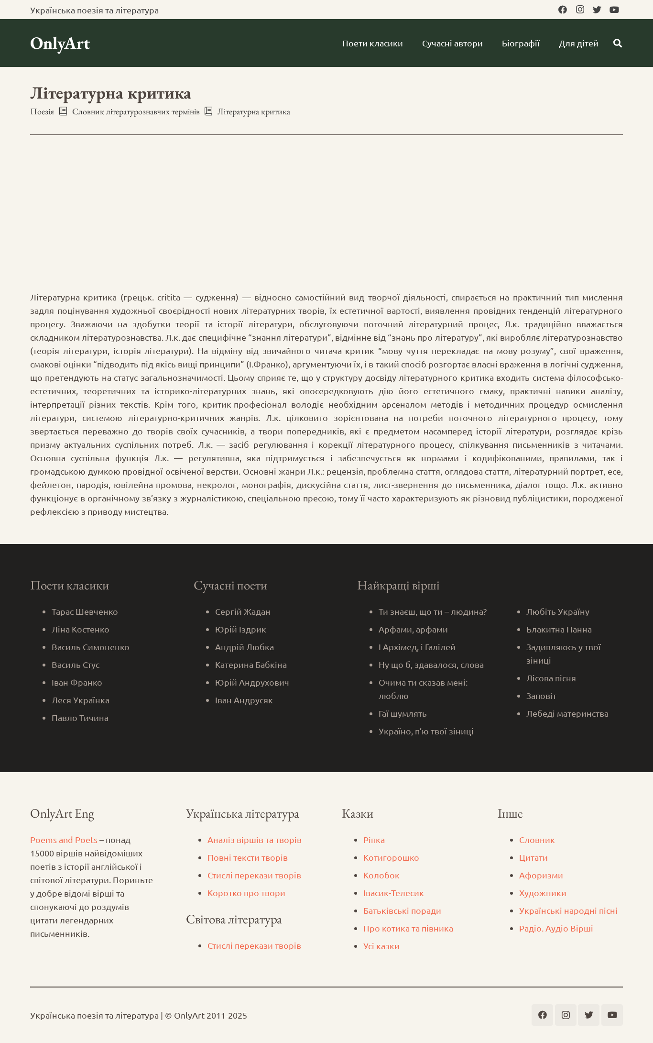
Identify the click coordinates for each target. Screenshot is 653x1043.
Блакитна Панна (559, 629)
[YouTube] (614, 9)
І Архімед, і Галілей (417, 647)
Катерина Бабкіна (251, 664)
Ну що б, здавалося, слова (431, 664)
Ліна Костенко (80, 629)
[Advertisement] (326, 219)
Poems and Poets (64, 839)
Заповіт (541, 695)
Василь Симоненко (91, 647)
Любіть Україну (557, 611)
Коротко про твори (246, 893)
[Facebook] (562, 9)
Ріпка (374, 839)
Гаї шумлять (403, 713)
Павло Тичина (80, 717)
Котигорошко (391, 857)
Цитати (533, 857)
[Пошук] (617, 43)
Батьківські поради (402, 910)
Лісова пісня (551, 678)
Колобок (381, 875)
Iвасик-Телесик (393, 893)
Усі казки (381, 946)
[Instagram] (579, 9)
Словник (537, 839)
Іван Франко (77, 682)
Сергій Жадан (243, 611)
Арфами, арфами (413, 629)
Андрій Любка (244, 647)
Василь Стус (75, 664)
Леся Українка (80, 700)
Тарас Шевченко (85, 611)
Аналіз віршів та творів (254, 839)
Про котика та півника (408, 928)
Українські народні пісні (568, 910)
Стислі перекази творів (254, 875)
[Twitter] (597, 9)
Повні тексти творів (247, 857)
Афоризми (541, 875)
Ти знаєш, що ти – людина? (433, 611)
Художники (542, 893)
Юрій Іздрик (240, 629)
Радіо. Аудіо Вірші (556, 928)
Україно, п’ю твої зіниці (426, 731)
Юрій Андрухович (252, 682)
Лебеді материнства (567, 713)
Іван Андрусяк (244, 700)
